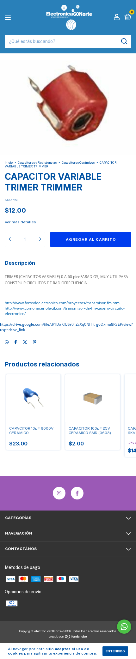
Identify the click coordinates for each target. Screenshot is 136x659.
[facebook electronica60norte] (77, 493)
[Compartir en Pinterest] (34, 342)
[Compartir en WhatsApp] (7, 342)
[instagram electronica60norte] (59, 493)
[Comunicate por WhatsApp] (124, 627)
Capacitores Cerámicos (78, 162)
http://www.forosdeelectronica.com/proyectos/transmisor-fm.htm (62, 302)
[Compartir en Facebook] (15, 342)
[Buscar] (124, 41)
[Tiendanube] (68, 637)
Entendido (115, 651)
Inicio (9, 162)
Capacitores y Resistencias (37, 162)
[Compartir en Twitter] (25, 342)
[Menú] (9, 17)
